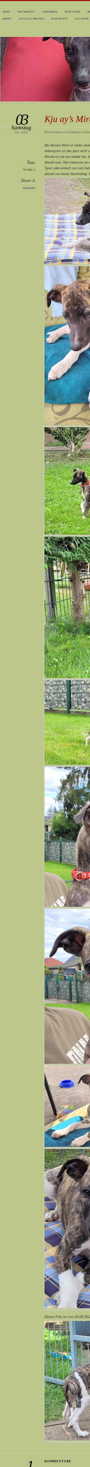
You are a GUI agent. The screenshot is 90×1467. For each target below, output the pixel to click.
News (6, 11)
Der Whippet (26, 11)
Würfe (7, 18)
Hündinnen (49, 11)
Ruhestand (72, 11)
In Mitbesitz (59, 18)
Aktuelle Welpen (31, 18)
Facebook (29, 187)
